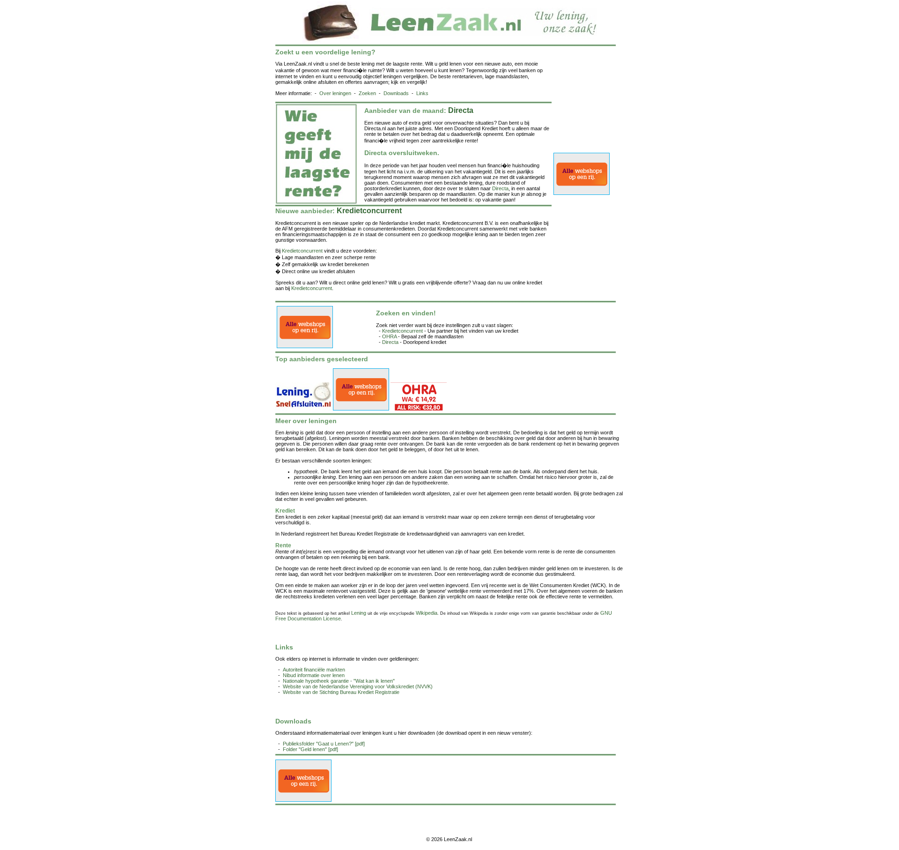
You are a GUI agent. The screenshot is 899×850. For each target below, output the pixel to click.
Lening (358, 613)
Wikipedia (426, 613)
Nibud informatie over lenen (314, 675)
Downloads (396, 93)
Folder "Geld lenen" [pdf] (310, 749)
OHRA (389, 336)
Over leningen (335, 93)
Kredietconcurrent (302, 251)
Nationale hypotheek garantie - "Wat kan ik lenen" (339, 681)
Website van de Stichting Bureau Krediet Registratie (341, 692)
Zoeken (367, 93)
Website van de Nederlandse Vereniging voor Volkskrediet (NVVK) (358, 686)
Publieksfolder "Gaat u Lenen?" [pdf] (324, 743)
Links (422, 93)
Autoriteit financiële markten (314, 669)
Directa (500, 188)
